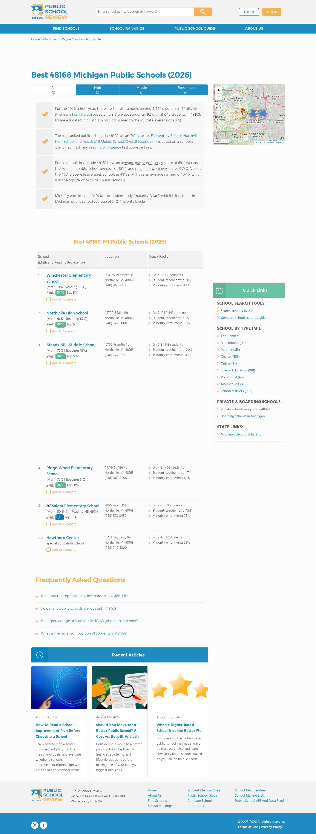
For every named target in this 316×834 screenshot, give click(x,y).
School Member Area (250, 790)
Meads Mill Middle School (103, 142)
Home (152, 790)
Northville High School (67, 313)
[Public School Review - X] (34, 825)
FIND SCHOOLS (66, 28)
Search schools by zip (237, 311)
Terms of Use (248, 827)
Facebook (43, 825)
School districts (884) (237, 391)
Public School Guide (202, 795)
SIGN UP (271, 12)
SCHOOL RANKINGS (127, 28)
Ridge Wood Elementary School (69, 471)
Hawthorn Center (62, 538)
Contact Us (195, 806)
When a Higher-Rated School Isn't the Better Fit (178, 728)
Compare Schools (200, 800)
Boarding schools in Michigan (243, 416)
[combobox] (141, 12)
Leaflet (258, 143)
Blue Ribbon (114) (233, 343)
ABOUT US (254, 28)
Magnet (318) (230, 350)
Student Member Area (203, 790)
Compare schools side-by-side (243, 317)
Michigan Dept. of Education (242, 434)
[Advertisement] (120, 416)
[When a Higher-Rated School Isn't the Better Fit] (180, 688)
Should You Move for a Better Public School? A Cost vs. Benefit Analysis (117, 731)
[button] (243, 111)
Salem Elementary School (75, 506)
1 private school (84, 115)
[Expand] (218, 106)
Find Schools (157, 800)
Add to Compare (64, 299)
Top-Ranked (230, 336)
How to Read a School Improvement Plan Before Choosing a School (58, 731)
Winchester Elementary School (156, 136)
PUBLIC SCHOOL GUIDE (194, 28)
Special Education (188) (238, 370)
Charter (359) (230, 356)
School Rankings (160, 806)
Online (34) (229, 363)
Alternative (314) (233, 384)
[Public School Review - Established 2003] (49, 12)
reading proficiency (105, 147)
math (76, 147)
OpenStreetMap (275, 143)
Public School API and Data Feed (259, 800)
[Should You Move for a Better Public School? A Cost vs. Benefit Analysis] (119, 688)
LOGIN (249, 12)
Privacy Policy (271, 827)
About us (155, 795)
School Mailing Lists (250, 795)
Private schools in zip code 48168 (245, 409)
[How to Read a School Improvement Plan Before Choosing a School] (59, 688)
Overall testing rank (141, 142)
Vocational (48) (232, 377)
